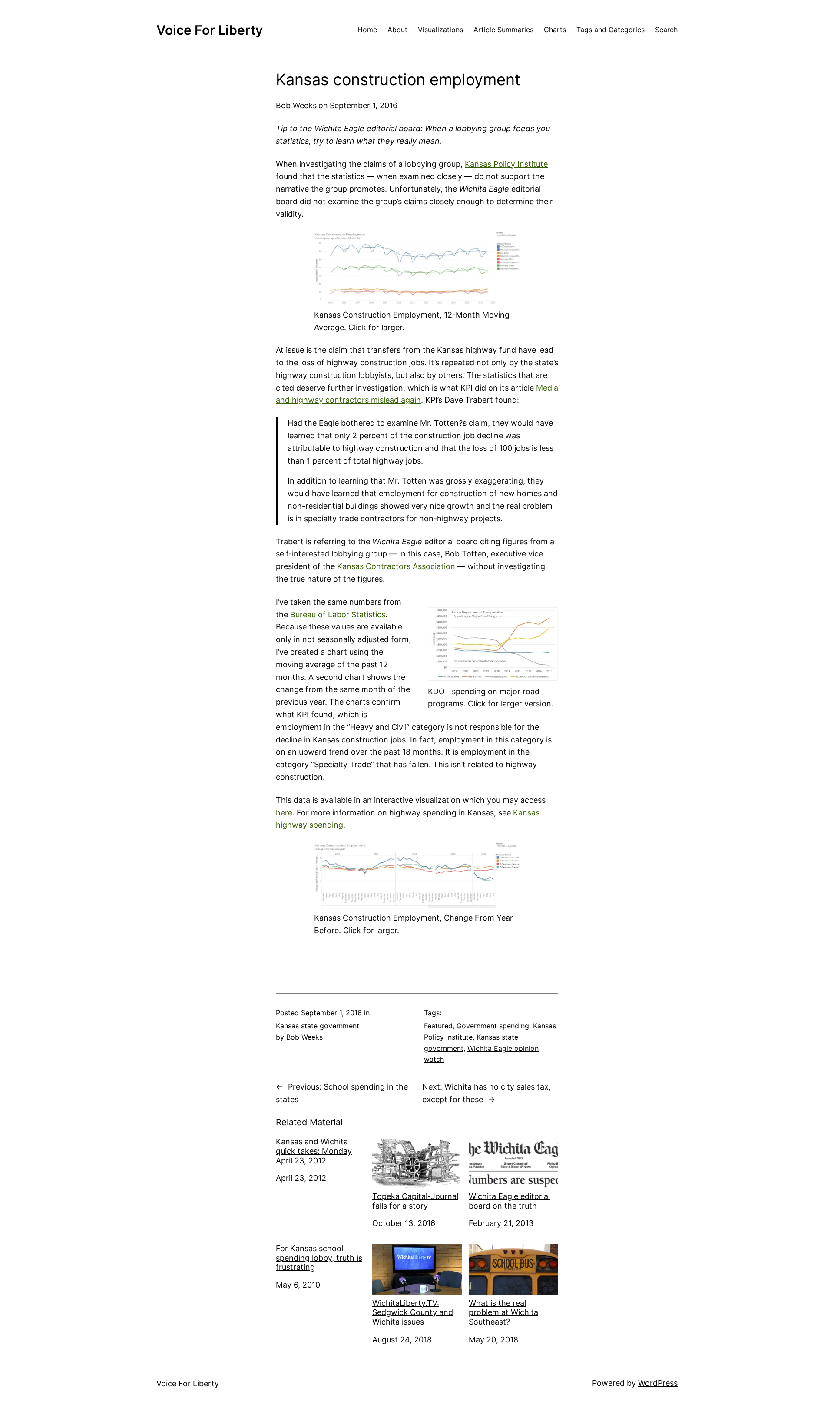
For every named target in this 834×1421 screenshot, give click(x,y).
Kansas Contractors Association (396, 566)
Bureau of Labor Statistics (337, 614)
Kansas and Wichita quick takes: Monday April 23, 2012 (314, 1151)
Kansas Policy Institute (506, 164)
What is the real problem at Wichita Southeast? (503, 1312)
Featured (438, 1025)
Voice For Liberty (209, 30)
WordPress (658, 1383)
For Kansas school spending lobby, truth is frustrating (319, 1258)
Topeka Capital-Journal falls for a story (415, 1201)
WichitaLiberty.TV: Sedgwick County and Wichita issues (412, 1312)
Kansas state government (317, 1025)
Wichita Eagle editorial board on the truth (509, 1201)
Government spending (493, 1025)
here (284, 812)
